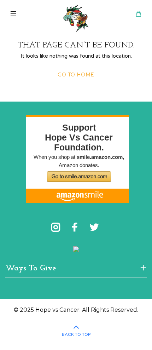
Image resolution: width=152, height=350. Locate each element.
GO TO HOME (76, 74)
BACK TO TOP (76, 334)
